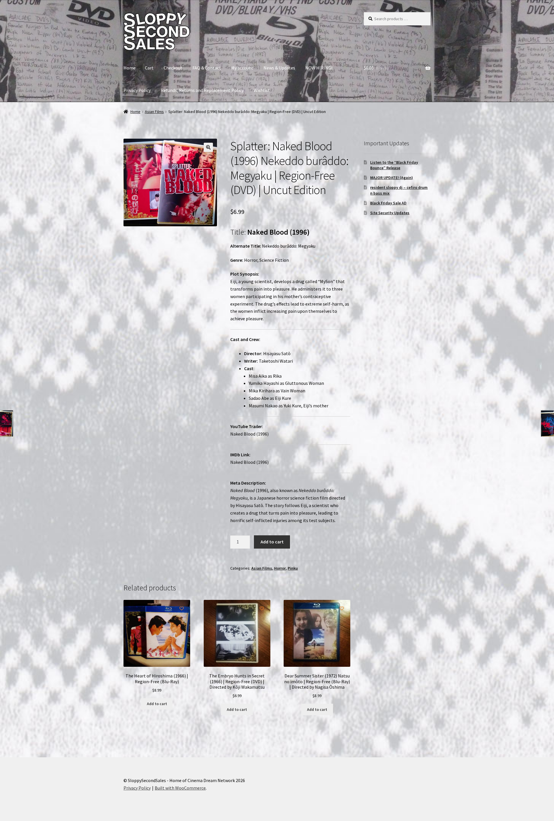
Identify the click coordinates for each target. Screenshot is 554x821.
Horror (280, 568)
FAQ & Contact (206, 68)
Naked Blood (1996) (249, 434)
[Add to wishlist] (132, 147)
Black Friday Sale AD (388, 203)
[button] (208, 147)
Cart (149, 68)
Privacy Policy (137, 90)
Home (129, 68)
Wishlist (262, 90)
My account (242, 68)
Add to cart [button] (157, 703)
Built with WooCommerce (180, 788)
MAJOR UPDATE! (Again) (391, 177)
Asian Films (154, 111)
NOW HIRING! (318, 68)
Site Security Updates (389, 212)
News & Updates (279, 68)
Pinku (293, 568)
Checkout (173, 68)
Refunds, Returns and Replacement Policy (202, 90)
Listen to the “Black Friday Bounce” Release (394, 165)
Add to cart (272, 542)
